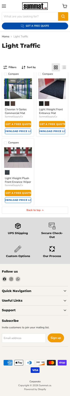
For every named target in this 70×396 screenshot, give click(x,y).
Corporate (35, 381)
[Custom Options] (18, 252)
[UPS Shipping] (18, 231)
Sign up (56, 338)
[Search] (63, 16)
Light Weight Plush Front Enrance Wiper (18, 180)
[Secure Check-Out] (52, 231)
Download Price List (18, 131)
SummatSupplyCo (14, 116)
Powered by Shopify (35, 389)
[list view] (64, 67)
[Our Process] (52, 252)
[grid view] (56, 67)
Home (5, 36)
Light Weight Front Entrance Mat (51, 111)
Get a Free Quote (18, 124)
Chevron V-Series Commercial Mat (16, 111)
